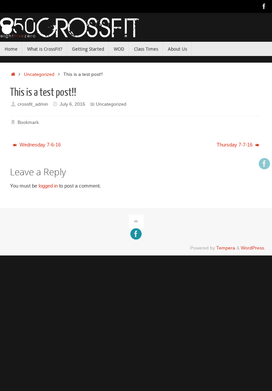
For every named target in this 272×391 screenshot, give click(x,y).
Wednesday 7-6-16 (39, 144)
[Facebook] (264, 6)
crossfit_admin (33, 104)
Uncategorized (39, 74)
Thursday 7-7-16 (235, 144)
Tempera (225, 248)
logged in (48, 186)
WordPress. (253, 248)
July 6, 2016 (72, 104)
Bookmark (28, 122)
